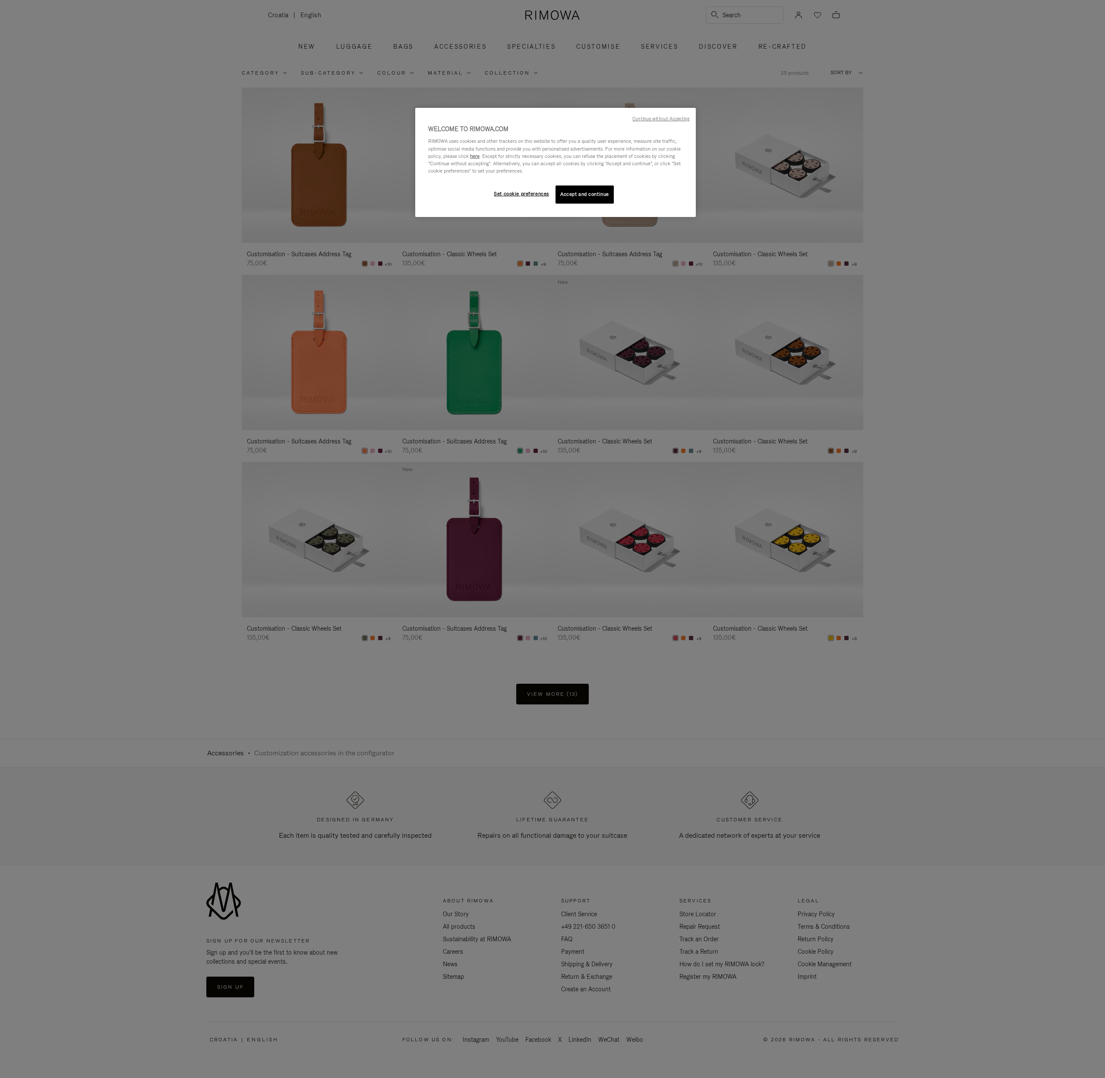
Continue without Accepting (660, 119)
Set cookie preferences (521, 193)
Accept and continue (584, 194)
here (475, 156)
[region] (555, 162)
